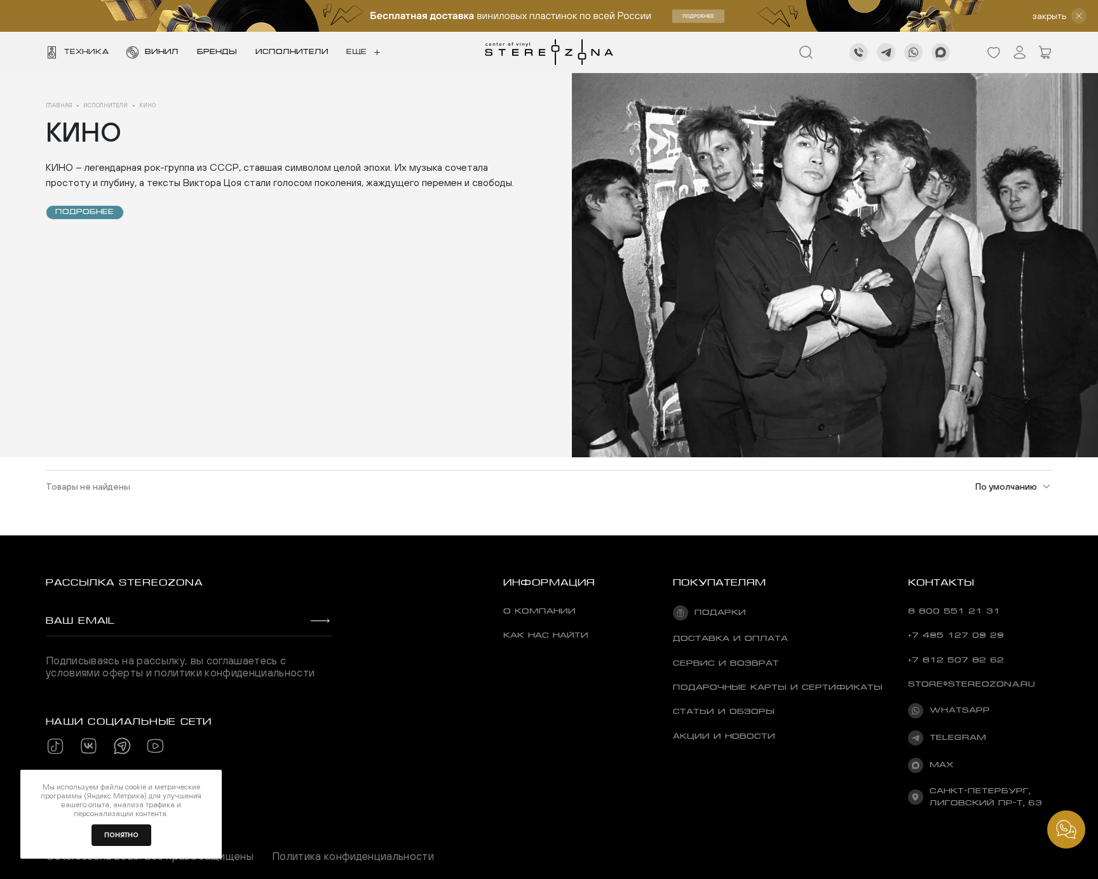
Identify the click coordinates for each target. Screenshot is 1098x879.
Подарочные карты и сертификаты (778, 687)
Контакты (941, 582)
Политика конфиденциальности (353, 856)
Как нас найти (545, 635)
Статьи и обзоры (724, 711)
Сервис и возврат (726, 663)
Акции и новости (724, 736)
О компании (539, 611)
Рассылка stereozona (124, 582)
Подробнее (84, 211)
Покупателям (719, 582)
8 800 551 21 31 (954, 611)
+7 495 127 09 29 (956, 635)
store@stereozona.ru (971, 684)
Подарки (720, 612)
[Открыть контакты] (1066, 829)
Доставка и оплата (730, 638)
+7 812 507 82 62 (956, 660)
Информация (549, 582)
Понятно (121, 834)
